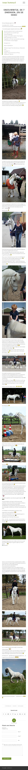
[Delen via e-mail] (25, 714)
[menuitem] (24, 2)
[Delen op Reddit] (22, 714)
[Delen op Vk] (20, 714)
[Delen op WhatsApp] (10, 714)
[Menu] (24, 2)
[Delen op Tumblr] (17, 714)
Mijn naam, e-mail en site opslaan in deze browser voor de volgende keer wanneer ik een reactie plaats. (13, 745)
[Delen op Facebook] (3, 714)
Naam (19, 731)
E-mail (19, 736)
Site (18, 740)
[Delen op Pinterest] (13, 714)
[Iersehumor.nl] (11, 2)
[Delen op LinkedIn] (15, 714)
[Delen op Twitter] (6, 714)
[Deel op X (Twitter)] (8, 714)
